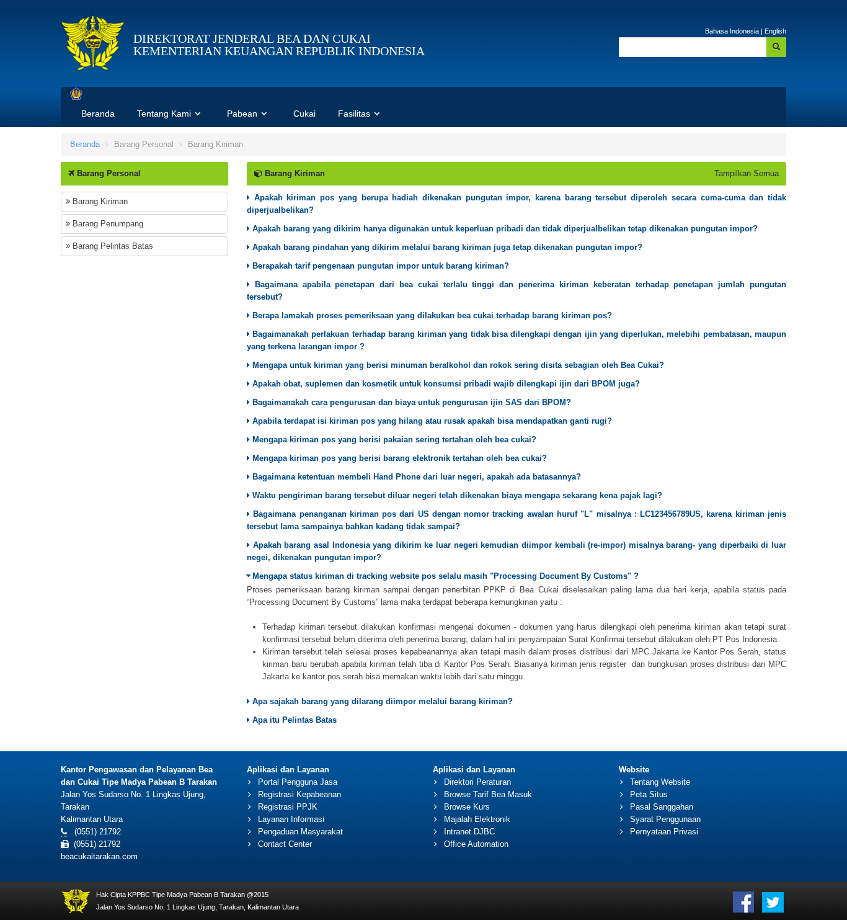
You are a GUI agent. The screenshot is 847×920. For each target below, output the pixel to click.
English (775, 31)
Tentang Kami (165, 113)
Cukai (304, 113)
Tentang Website (660, 782)
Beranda (98, 113)
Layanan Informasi (291, 819)
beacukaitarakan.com (99, 856)
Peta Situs (649, 794)
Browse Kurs (467, 806)
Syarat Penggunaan (665, 819)
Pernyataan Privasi (664, 831)
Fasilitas (355, 113)
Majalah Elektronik (477, 819)
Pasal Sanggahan (661, 806)
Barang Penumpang (106, 223)
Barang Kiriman (99, 201)
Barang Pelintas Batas (111, 246)
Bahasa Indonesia (732, 31)
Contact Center (285, 844)
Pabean (243, 113)
